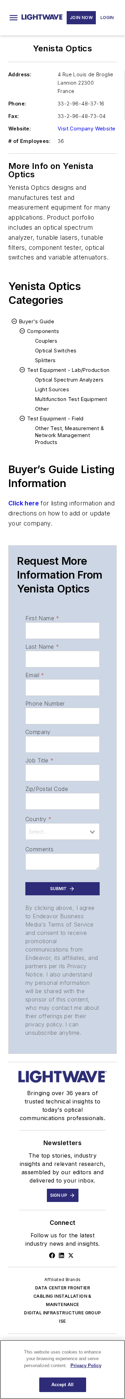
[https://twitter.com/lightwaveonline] (70, 1255)
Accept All (62, 1384)
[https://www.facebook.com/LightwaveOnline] (52, 1255)
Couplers (46, 341)
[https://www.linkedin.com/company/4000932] (61, 1255)
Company (38, 731)
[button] (13, 17)
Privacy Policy (85, 1365)
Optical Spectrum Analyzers (69, 380)
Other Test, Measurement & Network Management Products (69, 435)
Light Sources (52, 389)
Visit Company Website (86, 128)
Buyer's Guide (36, 321)
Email (34, 675)
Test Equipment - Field (55, 418)
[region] (62, 1369)
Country (38, 819)
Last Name (42, 646)
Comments (39, 849)
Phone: (17, 103)
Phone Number (45, 703)
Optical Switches (55, 350)
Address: (19, 74)
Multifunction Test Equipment (71, 399)
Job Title (39, 760)
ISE (62, 1321)
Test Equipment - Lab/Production (68, 370)
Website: (19, 128)
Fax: (13, 116)
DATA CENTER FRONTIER (62, 1287)
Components (43, 331)
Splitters (45, 360)
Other (42, 409)
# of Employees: (29, 141)
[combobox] (62, 831)
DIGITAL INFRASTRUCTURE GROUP (62, 1312)
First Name (42, 618)
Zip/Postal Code (46, 788)
